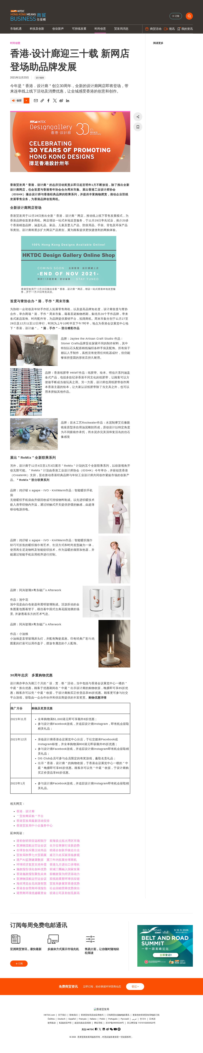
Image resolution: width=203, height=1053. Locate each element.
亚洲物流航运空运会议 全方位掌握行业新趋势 (48, 845)
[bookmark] (137, 126)
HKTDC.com (49, 1015)
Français (83, 1019)
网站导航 (98, 1023)
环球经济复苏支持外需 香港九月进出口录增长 (48, 864)
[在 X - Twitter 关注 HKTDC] (100, 1029)
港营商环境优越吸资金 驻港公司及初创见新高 (48, 893)
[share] (137, 116)
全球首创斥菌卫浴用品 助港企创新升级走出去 (48, 850)
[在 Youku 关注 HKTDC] (119, 1029)
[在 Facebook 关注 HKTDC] (96, 1029)
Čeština (51, 1019)
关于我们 (62, 1015)
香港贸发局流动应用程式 (92, 1015)
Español (72, 1019)
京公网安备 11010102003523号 (141, 1023)
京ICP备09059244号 (115, 1023)
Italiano (93, 1019)
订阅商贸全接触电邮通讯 (118, 1015)
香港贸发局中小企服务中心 (34, 825)
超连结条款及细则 (83, 1023)
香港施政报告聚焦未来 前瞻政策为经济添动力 (48, 874)
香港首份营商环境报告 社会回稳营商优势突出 (48, 888)
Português (113, 1019)
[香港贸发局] (101, 1009)
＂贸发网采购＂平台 (30, 816)
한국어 (143, 1019)
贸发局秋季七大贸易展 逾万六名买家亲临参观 (48, 855)
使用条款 (52, 1023)
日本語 (152, 1019)
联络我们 (73, 1015)
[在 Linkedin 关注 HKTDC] (103, 1029)
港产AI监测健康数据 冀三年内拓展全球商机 (46, 859)
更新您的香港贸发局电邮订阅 (146, 1015)
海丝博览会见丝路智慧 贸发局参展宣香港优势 (48, 883)
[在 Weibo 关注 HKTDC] (107, 1029)
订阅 (20, 963)
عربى (134, 1019)
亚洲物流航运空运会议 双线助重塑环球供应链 (48, 878)
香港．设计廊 (25, 811)
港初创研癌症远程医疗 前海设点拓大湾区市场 (48, 840)
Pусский (125, 1019)
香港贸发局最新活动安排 (33, 820)
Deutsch (61, 1019)
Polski (102, 1019)
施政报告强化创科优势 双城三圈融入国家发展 (48, 869)
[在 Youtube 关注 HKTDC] (115, 1029)
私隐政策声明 (65, 1023)
